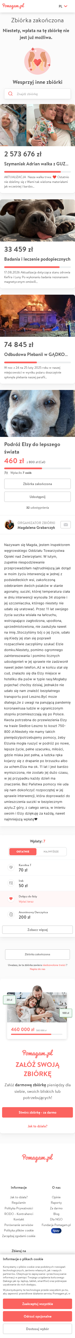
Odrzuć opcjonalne (37, 1316)
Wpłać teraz (26, 901)
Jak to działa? (38, 1126)
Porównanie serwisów (18, 1225)
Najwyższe (51, 851)
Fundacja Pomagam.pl (56, 1225)
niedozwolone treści (53, 965)
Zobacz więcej (38, 929)
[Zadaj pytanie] (65, 524)
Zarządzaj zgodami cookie (18, 1236)
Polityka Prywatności (19, 1208)
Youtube (67, 1167)
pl (60, 6)
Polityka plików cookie (19, 1230)
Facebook (8, 1167)
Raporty (56, 1203)
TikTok (55, 1167)
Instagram (32, 1167)
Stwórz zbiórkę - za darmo (37, 1112)
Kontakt (19, 1219)
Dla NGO (56, 1219)
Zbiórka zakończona (37, 484)
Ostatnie (22, 851)
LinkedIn (43, 1167)
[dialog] (37, 1296)
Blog (56, 1214)
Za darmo (56, 1208)
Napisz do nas (37, 969)
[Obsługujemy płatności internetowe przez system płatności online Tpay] (56, 1230)
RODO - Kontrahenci (18, 1214)
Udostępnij (37, 496)
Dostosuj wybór (37, 1329)
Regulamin (19, 1203)
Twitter (20, 1167)
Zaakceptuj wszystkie (37, 1304)
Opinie (56, 1197)
